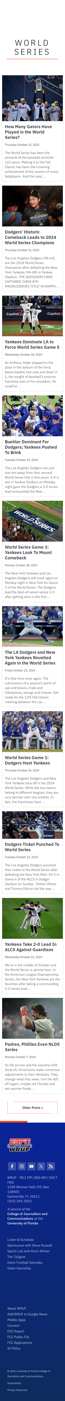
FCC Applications (19, 1342)
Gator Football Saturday (24, 1262)
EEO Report (15, 1331)
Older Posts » (32, 1107)
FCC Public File (18, 1337)
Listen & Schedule (20, 1239)
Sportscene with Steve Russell (29, 1245)
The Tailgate (16, 1256)
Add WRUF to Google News (27, 1314)
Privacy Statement (17, 1390)
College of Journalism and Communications (27, 1216)
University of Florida (22, 1223)
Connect (13, 1325)
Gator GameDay (19, 1268)
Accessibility (14, 1383)
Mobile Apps (16, 1319)
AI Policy (13, 1348)
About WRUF (16, 1308)
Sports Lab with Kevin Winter (28, 1251)
